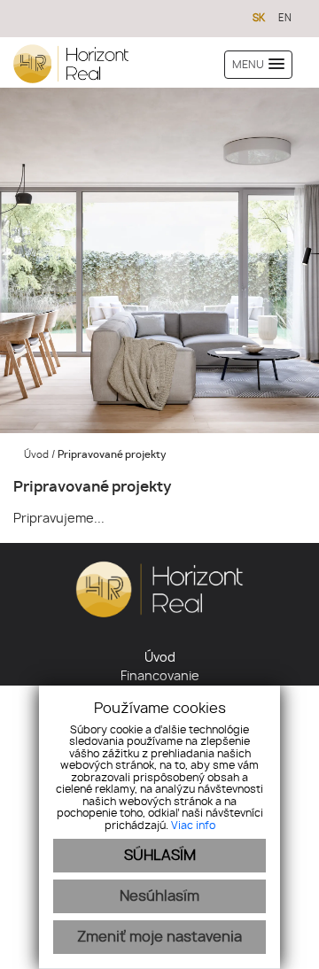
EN (285, 18)
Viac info (193, 825)
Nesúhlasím (159, 896)
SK (259, 18)
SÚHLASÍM (160, 856)
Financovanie (160, 677)
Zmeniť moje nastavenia (159, 937)
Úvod (35, 455)
